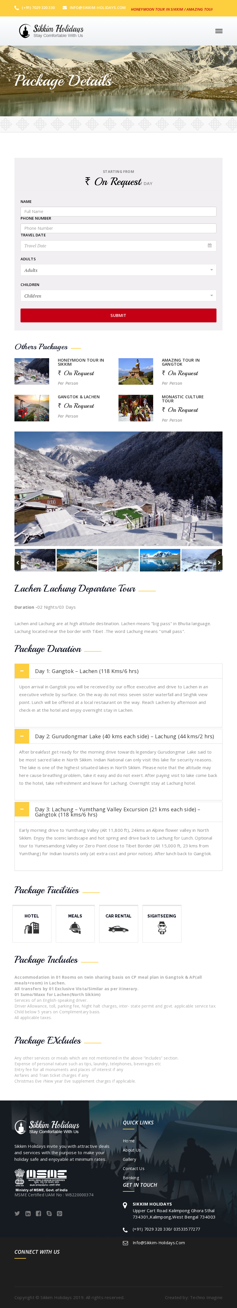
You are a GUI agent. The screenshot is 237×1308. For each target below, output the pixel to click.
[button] (86, 671)
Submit (118, 315)
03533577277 (187, 1229)
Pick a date (210, 245)
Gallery (129, 1159)
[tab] (118, 671)
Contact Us (134, 1168)
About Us (132, 1150)
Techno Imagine (206, 1297)
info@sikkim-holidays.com (98, 7)
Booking (131, 1177)
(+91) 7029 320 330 (38, 7)
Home (129, 1140)
